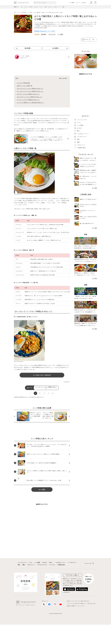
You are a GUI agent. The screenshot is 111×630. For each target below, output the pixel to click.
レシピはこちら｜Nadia (41, 375)
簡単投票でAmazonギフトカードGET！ (45, 31)
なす (22, 6)
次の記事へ (55, 48)
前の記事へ (28, 48)
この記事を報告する (66, 381)
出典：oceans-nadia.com (18, 361)
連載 (24, 564)
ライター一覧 (74, 601)
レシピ (30, 562)
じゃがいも (55, 6)
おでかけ (45, 562)
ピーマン (26, 6)
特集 (19, 564)
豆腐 (45, 6)
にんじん (50, 6)
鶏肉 (63, 6)
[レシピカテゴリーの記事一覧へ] (36, 34)
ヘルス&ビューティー (60, 562)
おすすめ (83, 2)
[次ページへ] (52, 393)
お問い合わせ (86, 601)
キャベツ (41, 6)
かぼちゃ (31, 6)
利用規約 (73, 605)
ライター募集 (80, 601)
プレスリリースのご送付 (72, 603)
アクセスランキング (42, 564)
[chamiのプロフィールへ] (42, 57)
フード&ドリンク (72, 562)
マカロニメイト (31, 564)
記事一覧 (69, 601)
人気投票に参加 (61, 564)
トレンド (78, 2)
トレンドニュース (22, 562)
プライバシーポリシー (80, 605)
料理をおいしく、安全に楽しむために (88, 603)
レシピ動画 (71, 2)
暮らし (51, 562)
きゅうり (36, 6)
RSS (79, 603)
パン (60, 6)
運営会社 (69, 605)
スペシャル (52, 564)
